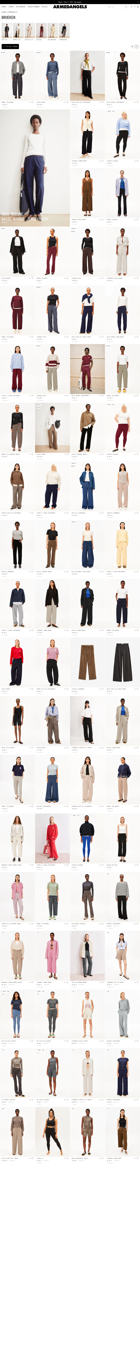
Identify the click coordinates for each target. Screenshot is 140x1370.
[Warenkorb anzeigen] (137, 6)
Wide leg (4, 39)
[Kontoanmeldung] (131, 6)
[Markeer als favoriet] (32, 102)
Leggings (39, 39)
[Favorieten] (134, 6)
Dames (4, 12)
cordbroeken (63, 39)
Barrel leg (16, 39)
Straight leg (29, 39)
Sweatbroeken (52, 39)
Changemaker (79, 2)
